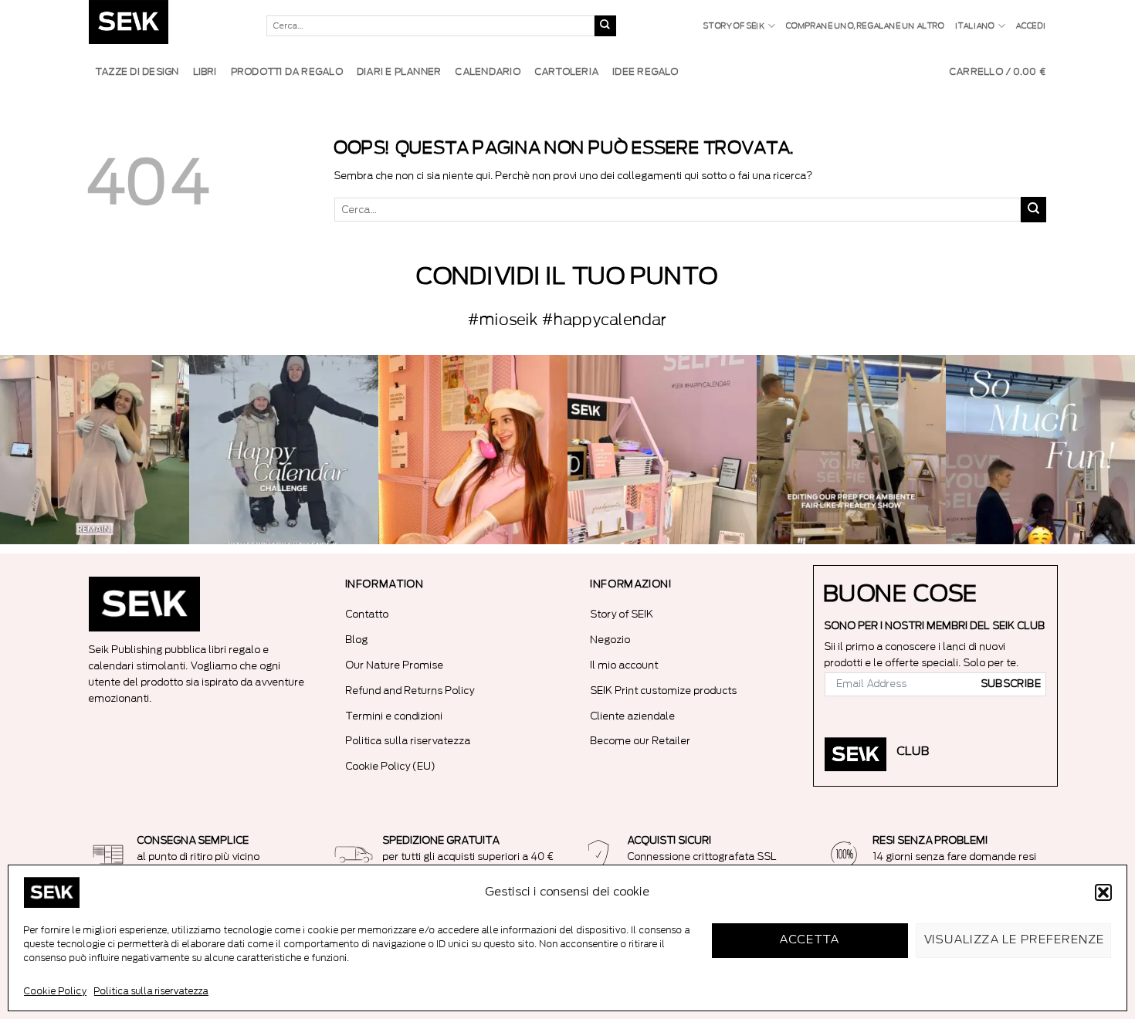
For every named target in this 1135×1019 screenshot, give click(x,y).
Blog (357, 640)
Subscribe (1011, 684)
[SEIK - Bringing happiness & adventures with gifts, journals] (166, 26)
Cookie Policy (55, 991)
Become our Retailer (641, 741)
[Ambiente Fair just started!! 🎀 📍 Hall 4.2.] (662, 449)
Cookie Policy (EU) (391, 766)
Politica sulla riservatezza (151, 991)
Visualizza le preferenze (1015, 940)
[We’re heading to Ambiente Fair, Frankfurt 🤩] (1040, 449)
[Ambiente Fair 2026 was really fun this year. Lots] (473, 449)
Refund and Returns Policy (410, 691)
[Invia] (605, 26)
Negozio (611, 640)
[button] (1103, 892)
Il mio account (625, 665)
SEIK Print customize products (664, 691)
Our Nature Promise (395, 665)
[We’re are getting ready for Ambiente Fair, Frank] (851, 449)
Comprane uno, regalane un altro (865, 26)
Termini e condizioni (394, 716)
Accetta (809, 940)
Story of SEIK (734, 26)
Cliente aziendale (633, 716)
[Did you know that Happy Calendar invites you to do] (283, 449)
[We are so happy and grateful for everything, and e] (94, 449)
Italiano (975, 26)
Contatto (367, 614)
